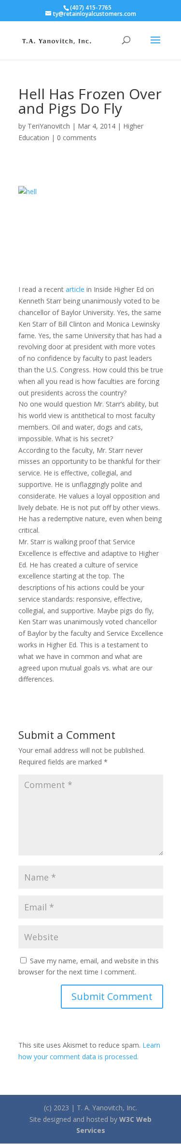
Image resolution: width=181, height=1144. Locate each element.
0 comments (77, 137)
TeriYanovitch (49, 126)
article (75, 289)
